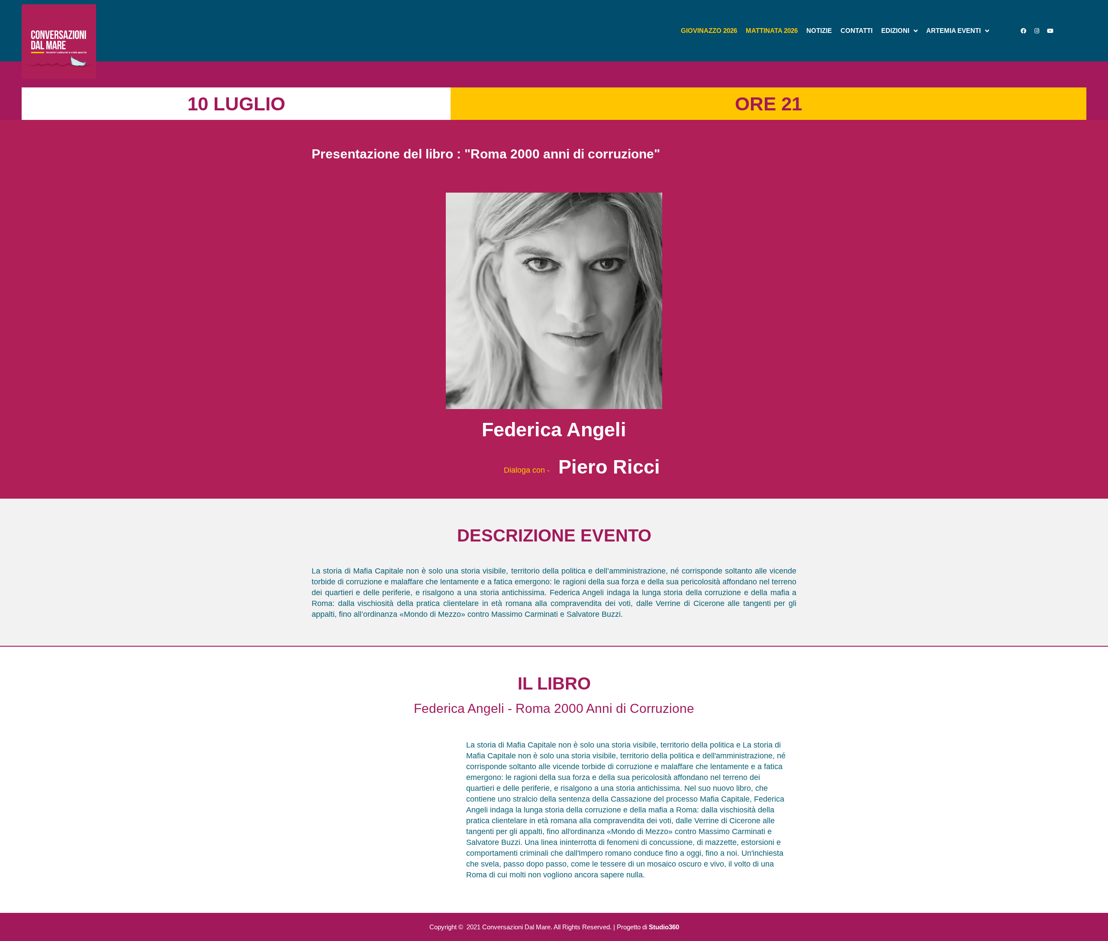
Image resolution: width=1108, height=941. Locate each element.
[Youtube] (1050, 30)
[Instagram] (1036, 30)
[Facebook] (1023, 30)
